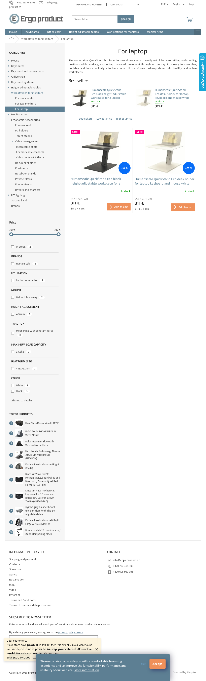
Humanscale (26, 264)
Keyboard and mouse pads (27, 71)
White (22, 386)
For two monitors (25, 104)
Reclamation (16, 580)
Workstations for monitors (27, 93)
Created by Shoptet (185, 673)
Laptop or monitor (29, 280)
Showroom (15, 569)
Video (12, 590)
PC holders (21, 131)
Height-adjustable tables (26, 88)
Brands (15, 206)
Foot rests (21, 168)
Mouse (15, 61)
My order (14, 595)
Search (126, 19)
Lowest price (104, 119)
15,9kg (22, 352)
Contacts (116, 4)
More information (86, 670)
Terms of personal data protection (30, 605)
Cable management (27, 141)
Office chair (18, 77)
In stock (23, 247)
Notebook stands (25, 174)
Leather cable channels (30, 152)
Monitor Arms (19, 115)
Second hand (19, 201)
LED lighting (18, 195)
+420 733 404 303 (123, 566)
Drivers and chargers (27, 190)
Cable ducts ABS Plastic (30, 158)
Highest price (124, 119)
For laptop (21, 109)
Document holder (25, 163)
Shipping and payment (88, 4)
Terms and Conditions (22, 600)
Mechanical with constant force (35, 333)
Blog (12, 585)
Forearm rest (23, 125)
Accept (157, 664)
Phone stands (23, 185)
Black (22, 391)
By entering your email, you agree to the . (46, 632)
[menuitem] (13, 32)
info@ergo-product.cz (126, 560)
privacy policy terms (70, 632)
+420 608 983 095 (123, 572)
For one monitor (25, 98)
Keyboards (18, 66)
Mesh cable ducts (26, 147)
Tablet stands (23, 136)
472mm (23, 314)
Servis (13, 575)
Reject (143, 664)
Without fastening (29, 297)
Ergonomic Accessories (25, 120)
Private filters (23, 179)
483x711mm (25, 369)
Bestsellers (86, 119)
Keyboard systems (22, 82)
